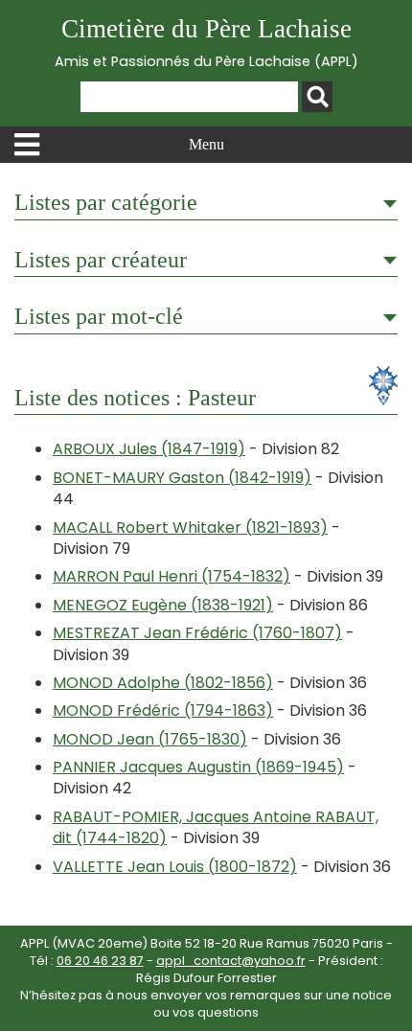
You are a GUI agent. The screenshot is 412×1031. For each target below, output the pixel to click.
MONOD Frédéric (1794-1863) (163, 710)
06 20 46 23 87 (100, 960)
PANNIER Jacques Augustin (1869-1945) (198, 767)
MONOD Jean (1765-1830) (150, 739)
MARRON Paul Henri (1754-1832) (171, 576)
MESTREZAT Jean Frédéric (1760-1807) (197, 633)
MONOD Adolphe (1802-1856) (163, 683)
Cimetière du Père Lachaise (206, 42)
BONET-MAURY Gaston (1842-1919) (182, 478)
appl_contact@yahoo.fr (231, 960)
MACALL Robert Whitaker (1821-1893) (190, 527)
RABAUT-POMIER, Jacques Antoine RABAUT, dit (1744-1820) (215, 827)
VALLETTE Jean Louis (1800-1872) (175, 867)
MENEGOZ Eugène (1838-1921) (163, 605)
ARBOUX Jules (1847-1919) (149, 449)
